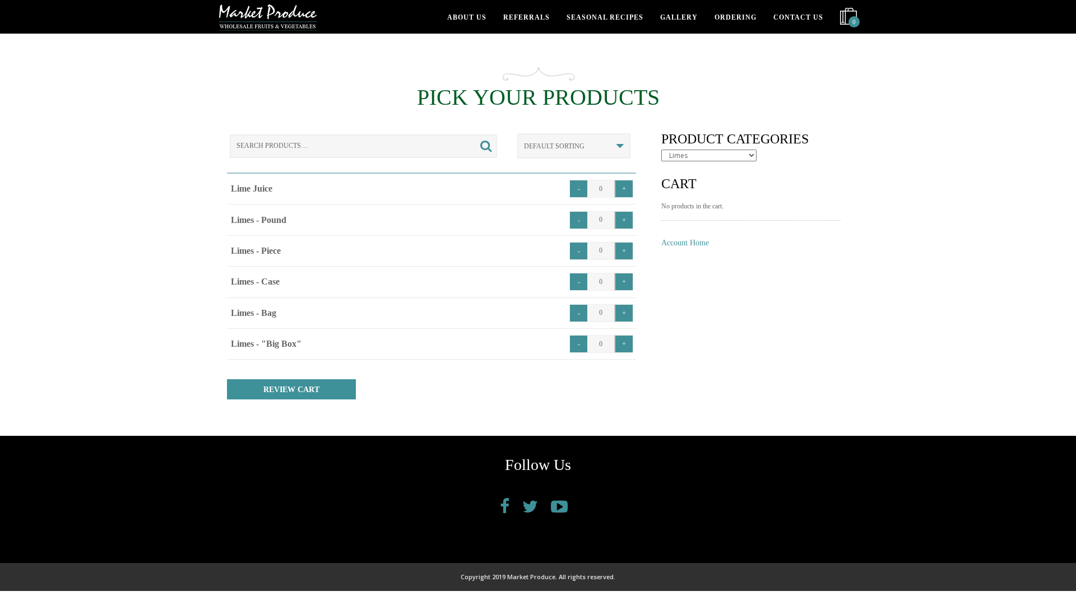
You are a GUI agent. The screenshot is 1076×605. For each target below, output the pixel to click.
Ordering (736, 17)
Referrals (526, 17)
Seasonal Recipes (605, 17)
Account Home (685, 243)
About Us (466, 17)
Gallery (679, 17)
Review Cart (291, 389)
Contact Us (798, 17)
